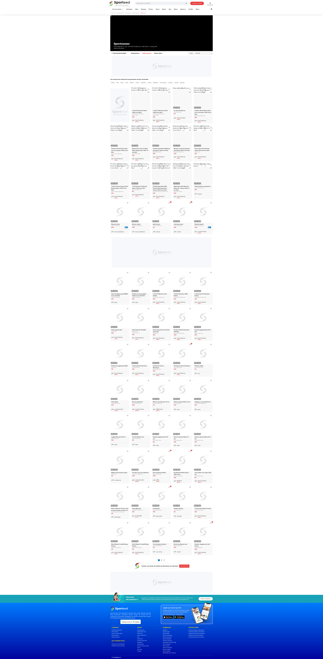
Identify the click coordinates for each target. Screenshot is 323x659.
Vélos (136, 9)
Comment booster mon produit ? (196, 637)
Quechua (182, 82)
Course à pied (166, 631)
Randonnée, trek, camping (169, 652)
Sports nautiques (167, 638)
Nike (117, 82)
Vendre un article (197, 3)
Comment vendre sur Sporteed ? (196, 630)
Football (139, 651)
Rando (164, 9)
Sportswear (140, 638)
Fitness (151, 9)
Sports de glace (166, 651)
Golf (138, 637)
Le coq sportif (163, 82)
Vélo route (139, 649)
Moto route (140, 633)
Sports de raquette (167, 647)
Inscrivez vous (184, 566)
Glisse (197, 9)
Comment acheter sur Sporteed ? (197, 631)
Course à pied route (142, 640)
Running (143, 9)
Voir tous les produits (119, 53)
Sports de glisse (167, 649)
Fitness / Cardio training (143, 645)
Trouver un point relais (117, 633)
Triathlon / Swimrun (167, 640)
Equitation (129, 9)
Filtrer (191, 53)
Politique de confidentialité (118, 644)
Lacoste (176, 82)
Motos (176, 9)
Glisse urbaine (166, 645)
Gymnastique (140, 644)
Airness (149, 82)
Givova (137, 82)
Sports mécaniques (167, 635)
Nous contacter (206, 598)
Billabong (155, 82)
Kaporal (132, 82)
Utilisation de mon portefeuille (196, 635)
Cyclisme (165, 630)
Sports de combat (167, 637)
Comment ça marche (117, 630)
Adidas (112, 82)
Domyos (170, 82)
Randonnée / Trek (141, 631)
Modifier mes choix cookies (118, 645)
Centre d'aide (115, 631)
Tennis (157, 9)
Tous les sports (117, 9)
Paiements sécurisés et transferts (197, 633)
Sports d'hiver (166, 633)
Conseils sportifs (116, 637)
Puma (122, 82)
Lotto (126, 82)
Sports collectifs (167, 644)
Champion (143, 82)
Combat (191, 9)
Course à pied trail (141, 635)
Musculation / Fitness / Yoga (169, 642)
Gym (170, 9)
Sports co (183, 9)
